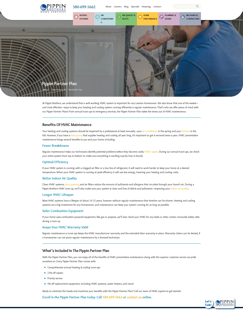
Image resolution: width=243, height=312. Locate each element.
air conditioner (149, 131)
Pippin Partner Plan (59, 89)
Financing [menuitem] (146, 6)
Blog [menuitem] (126, 6)
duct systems (72, 184)
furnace (186, 131)
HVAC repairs (151, 151)
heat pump (76, 135)
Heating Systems (83, 17)
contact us (134, 297)
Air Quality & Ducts (128, 17)
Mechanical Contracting (192, 17)
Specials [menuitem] (135, 6)
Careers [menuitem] (118, 6)
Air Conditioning (107, 19)
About (46, 89)
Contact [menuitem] (157, 6)
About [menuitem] (108, 6)
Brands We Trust (75, 89)
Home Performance (150, 17)
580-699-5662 (84, 7)
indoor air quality (180, 188)
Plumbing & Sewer (170, 17)
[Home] (53, 8)
